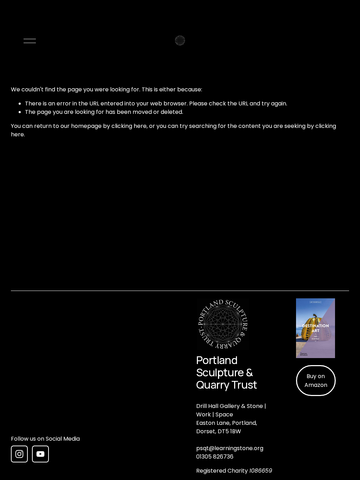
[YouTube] (40, 454)
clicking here (129, 126)
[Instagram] (19, 454)
